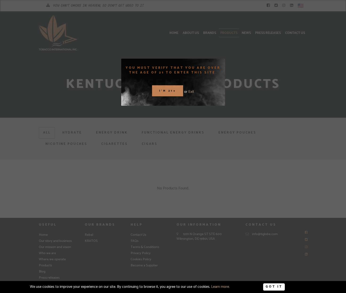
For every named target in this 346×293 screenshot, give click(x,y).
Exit (191, 92)
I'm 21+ (167, 90)
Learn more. (220, 287)
